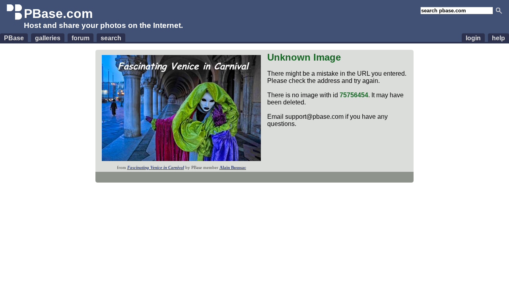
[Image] (181, 158)
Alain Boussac (233, 167)
